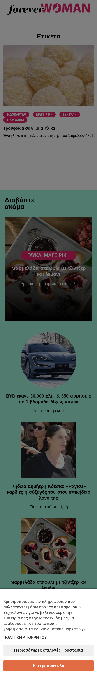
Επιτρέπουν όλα (48, 665)
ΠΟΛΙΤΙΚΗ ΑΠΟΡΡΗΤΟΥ (25, 637)
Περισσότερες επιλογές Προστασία (48, 650)
